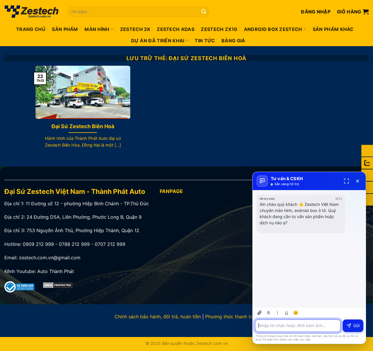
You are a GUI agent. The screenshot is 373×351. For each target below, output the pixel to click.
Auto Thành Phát (55, 271)
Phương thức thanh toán (231, 316)
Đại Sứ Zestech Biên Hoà (83, 126)
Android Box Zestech (273, 29)
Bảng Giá (233, 41)
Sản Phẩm (65, 29)
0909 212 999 (38, 244)
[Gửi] (204, 11)
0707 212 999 (110, 244)
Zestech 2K (135, 29)
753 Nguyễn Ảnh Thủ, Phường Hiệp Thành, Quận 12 (83, 230)
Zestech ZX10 (219, 29)
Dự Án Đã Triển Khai (157, 41)
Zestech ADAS (175, 29)
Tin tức (205, 41)
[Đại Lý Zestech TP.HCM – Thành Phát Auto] (31, 11)
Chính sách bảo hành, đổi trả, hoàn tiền (158, 316)
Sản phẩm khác (333, 29)
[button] (315, 11)
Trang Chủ (30, 29)
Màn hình (97, 29)
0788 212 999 (74, 244)
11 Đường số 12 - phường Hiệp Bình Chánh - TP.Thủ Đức (87, 203)
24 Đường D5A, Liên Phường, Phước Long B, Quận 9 (84, 217)
